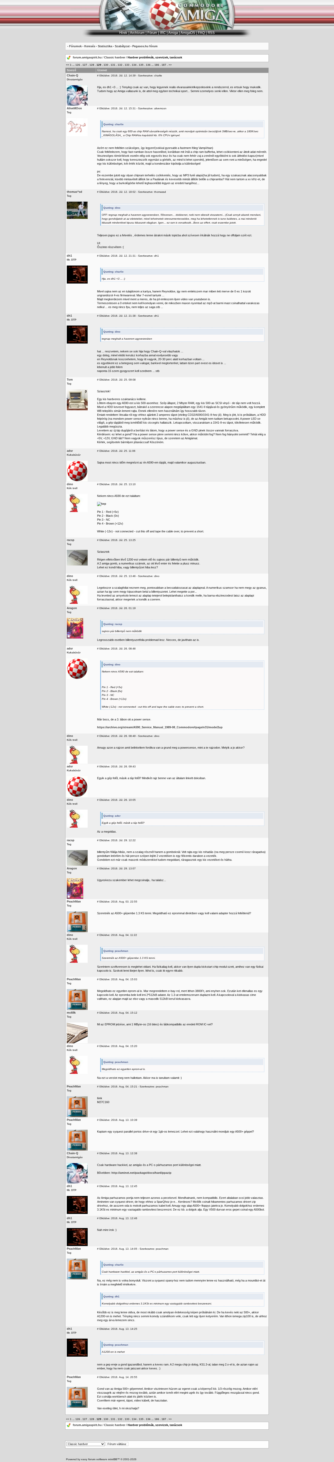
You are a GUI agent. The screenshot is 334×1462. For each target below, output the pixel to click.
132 (120, 64)
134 (134, 64)
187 (164, 64)
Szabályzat (122, 46)
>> (170, 64)
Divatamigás (75, 79)
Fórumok (75, 46)
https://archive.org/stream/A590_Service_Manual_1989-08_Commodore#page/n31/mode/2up (160, 727)
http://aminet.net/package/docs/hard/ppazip (141, 1172)
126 (77, 64)
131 (113, 64)
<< (67, 64)
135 (141, 64)
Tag (69, 112)
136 (148, 64)
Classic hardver (114, 57)
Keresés (89, 46)
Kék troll (72, 488)
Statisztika (105, 46)
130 (106, 64)
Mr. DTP (71, 259)
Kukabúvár (74, 454)
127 (84, 64)
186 (156, 64)
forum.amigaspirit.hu (88, 57)
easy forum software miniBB (99, 1459)
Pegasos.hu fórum (145, 46)
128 (92, 64)
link (99, 1098)
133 (127, 64)
